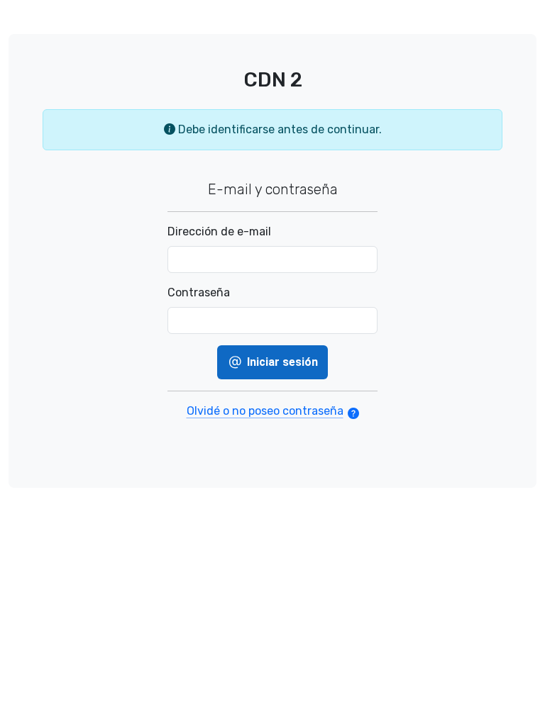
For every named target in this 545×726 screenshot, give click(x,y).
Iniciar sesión (281, 362)
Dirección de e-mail (219, 231)
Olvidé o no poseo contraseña (265, 411)
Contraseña (198, 292)
